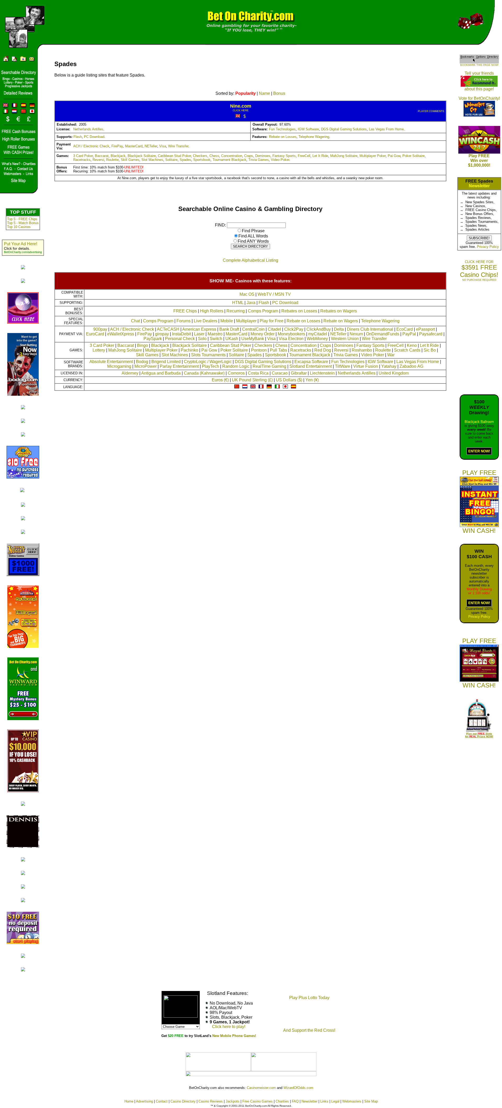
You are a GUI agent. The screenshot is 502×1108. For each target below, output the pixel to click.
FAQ (295, 1101)
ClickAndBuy (318, 329)
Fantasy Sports (284, 156)
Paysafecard (430, 334)
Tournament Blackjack (229, 160)
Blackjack (118, 156)
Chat (135, 321)
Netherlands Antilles (88, 129)
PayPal (409, 334)
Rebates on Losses (299, 311)
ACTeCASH (168, 329)
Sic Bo (430, 350)
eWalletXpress (120, 334)
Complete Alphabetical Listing (250, 260)
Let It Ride (320, 156)
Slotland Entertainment (310, 366)
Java (251, 302)
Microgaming (119, 366)
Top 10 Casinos (19, 227)
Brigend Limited (166, 361)
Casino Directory (183, 1101)
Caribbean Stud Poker (174, 156)
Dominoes (262, 156)
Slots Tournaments (208, 355)
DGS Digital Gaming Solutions (344, 129)
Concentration (231, 156)
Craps (248, 156)
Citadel (274, 329)
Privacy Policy (488, 247)
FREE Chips (185, 311)
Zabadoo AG (411, 366)
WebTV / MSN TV (274, 294)
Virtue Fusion (365, 366)
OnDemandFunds (382, 334)
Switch (216, 338)
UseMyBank (252, 338)
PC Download (94, 137)
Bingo (142, 345)
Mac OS (246, 294)
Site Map (371, 1101)
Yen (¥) (312, 380)
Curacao (280, 373)
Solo (202, 338)
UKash (231, 338)
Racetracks (81, 160)
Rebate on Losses (282, 137)
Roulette (112, 160)
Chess (214, 156)
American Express (199, 329)
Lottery (99, 350)
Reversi (98, 160)
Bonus (279, 93)
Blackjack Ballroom (479, 422)
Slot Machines (152, 160)
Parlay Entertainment (179, 366)
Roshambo (362, 350)
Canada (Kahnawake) (204, 373)
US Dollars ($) (289, 380)
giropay (162, 334)
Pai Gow (394, 156)
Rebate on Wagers (340, 321)
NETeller (151, 146)
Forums (183, 321)
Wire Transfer (178, 146)
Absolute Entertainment (111, 361)
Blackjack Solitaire (142, 156)
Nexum (356, 334)
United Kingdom (394, 373)
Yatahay (388, 366)
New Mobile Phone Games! (234, 1036)
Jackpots (232, 1101)
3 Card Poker (83, 156)
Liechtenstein (322, 373)
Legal (335, 1101)
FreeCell (304, 156)
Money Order (262, 334)
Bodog (142, 361)
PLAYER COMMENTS (431, 111)
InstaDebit (181, 334)
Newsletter (479, 186)
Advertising (144, 1101)
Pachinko (189, 350)
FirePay (117, 146)
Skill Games (130, 160)
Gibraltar (299, 373)
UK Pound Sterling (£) (252, 380)
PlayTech (210, 366)
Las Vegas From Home (386, 129)
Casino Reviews (210, 1101)
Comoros (236, 373)
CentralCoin (253, 329)
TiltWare (342, 366)
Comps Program (263, 311)
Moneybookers (291, 334)
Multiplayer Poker (373, 156)
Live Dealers (205, 321)
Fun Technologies (282, 129)
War (391, 355)
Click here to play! (228, 1026)
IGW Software (308, 129)
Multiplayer (246, 321)
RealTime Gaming (269, 366)
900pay (100, 329)
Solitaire (171, 160)
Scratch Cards (407, 350)
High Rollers (211, 311)
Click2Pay (293, 329)
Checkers (200, 156)
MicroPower (145, 366)
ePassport (425, 329)
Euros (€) (220, 380)
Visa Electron (291, 338)
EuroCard (95, 334)
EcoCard (404, 329)
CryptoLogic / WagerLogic (208, 361)
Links (324, 1101)
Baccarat (102, 156)
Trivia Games (258, 160)
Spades (185, 160)
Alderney (130, 373)
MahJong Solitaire (343, 156)
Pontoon (259, 350)
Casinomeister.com (261, 1088)
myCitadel (317, 334)
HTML (237, 302)
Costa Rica (258, 373)
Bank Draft (229, 329)
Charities (282, 1101)
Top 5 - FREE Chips (22, 219)
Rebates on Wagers (338, 311)
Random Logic (235, 366)
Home (128, 1101)
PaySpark (153, 338)
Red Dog (322, 350)
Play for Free (271, 321)
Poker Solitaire (413, 156)
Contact (162, 1101)
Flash (77, 137)
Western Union (345, 338)
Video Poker (280, 160)
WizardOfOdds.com (298, 1088)
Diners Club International (370, 329)
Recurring (235, 311)
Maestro (215, 334)
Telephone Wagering (314, 137)
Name (264, 93)
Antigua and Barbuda (161, 373)
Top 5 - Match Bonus (23, 223)
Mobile (226, 321)
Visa (162, 146)
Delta (339, 329)
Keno (412, 345)
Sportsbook (201, 160)
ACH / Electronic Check (91, 146)
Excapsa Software (311, 361)
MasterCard (133, 146)
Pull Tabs (278, 350)
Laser (199, 334)
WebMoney (317, 338)
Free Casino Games (257, 1101)
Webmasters (351, 1101)
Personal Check (180, 338)
